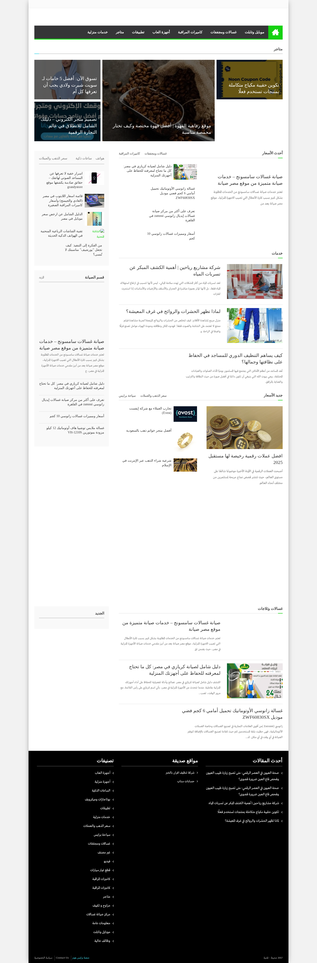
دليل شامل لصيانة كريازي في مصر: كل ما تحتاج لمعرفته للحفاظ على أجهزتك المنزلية (147, 170)
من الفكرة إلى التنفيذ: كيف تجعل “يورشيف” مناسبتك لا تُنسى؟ (83, 250)
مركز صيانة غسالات (98, 914)
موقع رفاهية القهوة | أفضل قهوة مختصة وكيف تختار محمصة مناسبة (162, 129)
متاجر (120, 32)
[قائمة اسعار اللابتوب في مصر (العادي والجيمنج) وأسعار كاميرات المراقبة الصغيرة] (94, 201)
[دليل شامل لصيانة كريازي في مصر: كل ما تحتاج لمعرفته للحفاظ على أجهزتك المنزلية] (185, 172)
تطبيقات (138, 32)
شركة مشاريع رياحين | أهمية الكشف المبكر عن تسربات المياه (174, 270)
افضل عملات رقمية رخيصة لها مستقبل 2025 (245, 459)
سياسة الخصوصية (43, 958)
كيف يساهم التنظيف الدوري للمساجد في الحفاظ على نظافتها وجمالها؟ (235, 358)
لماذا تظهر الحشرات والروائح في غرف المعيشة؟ (173, 311)
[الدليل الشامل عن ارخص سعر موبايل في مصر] (94, 219)
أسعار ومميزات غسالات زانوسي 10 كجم (171, 236)
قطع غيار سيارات (100, 870)
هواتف (100, 158)
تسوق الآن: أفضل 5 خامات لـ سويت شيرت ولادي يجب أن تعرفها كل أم (69, 85)
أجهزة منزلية (102, 782)
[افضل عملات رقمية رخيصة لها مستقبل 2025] (245, 427)
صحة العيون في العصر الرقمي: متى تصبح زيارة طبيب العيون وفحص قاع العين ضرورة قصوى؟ (242, 776)
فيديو (107, 861)
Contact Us (62, 958)
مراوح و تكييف (101, 905)
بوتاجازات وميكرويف (97, 799)
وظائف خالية (102, 941)
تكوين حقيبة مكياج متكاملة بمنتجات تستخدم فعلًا (248, 812)
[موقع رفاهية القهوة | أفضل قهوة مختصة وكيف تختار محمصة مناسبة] (158, 100)
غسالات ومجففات (223, 32)
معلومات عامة (101, 923)
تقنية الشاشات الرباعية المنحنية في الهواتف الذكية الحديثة (62, 233)
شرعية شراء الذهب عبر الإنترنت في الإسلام (146, 463)
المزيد (41, 277)
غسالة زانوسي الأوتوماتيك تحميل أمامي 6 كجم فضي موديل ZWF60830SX (173, 193)
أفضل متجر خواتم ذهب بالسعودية (148, 430)
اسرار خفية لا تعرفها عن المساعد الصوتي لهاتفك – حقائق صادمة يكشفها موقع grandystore (64, 180)
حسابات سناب (185, 781)
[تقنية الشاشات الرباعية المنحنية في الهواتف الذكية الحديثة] (94, 234)
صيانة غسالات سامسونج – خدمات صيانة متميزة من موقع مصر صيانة (250, 180)
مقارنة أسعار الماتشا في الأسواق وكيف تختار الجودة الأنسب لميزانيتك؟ (253, 126)
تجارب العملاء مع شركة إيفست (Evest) (150, 411)
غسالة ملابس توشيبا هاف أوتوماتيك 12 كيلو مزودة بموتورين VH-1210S (75, 430)
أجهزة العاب (161, 32)
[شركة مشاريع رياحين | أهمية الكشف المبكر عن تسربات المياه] (255, 281)
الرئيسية (275, 32)
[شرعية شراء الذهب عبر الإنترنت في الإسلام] (185, 465)
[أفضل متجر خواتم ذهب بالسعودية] (185, 440)
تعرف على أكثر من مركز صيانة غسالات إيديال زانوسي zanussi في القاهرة (172, 215)
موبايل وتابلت (254, 32)
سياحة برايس (127, 395)
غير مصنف (104, 852)
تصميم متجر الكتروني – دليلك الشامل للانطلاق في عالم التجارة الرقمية (69, 126)
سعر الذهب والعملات (153, 395)
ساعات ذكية (84, 158)
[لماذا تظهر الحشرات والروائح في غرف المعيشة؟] (255, 325)
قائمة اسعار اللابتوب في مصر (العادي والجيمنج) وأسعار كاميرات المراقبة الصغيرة (63, 200)
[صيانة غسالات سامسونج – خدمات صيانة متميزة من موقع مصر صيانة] (245, 167)
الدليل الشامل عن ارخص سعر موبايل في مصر (62, 216)
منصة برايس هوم (80, 958)
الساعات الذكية (101, 791)
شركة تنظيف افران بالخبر (180, 773)
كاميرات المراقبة (190, 32)
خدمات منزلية (97, 32)
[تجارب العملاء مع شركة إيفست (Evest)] (185, 414)
